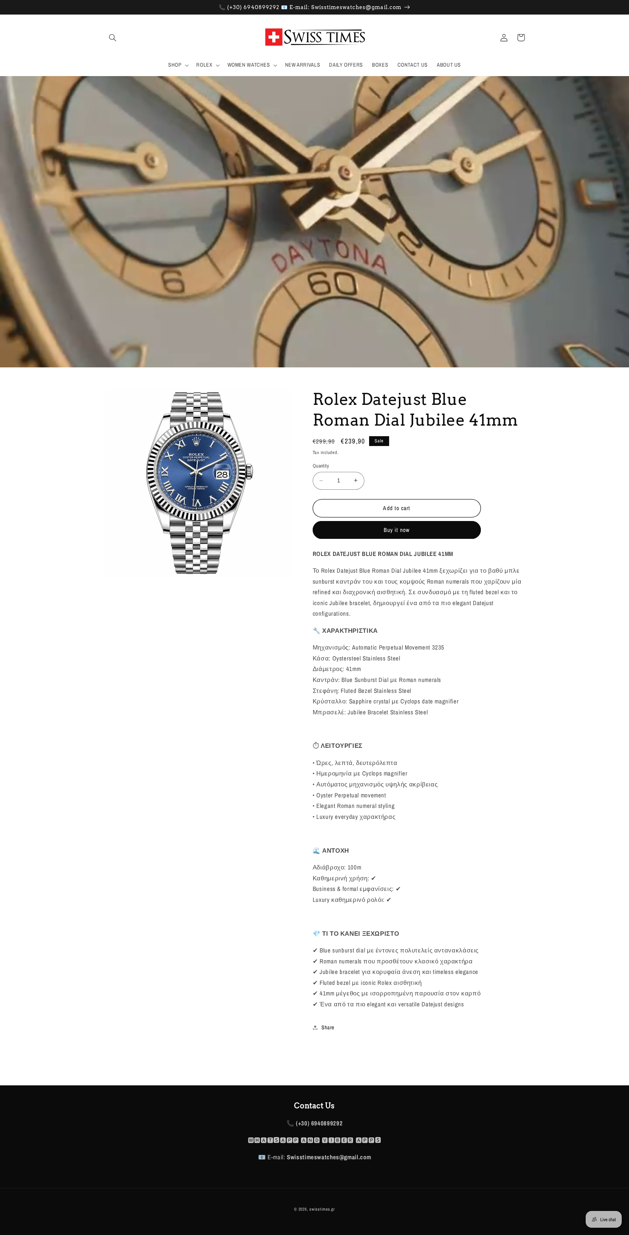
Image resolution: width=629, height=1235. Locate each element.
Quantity (321, 465)
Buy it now (397, 529)
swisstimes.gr (322, 1209)
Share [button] (328, 1027)
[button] (112, 37)
